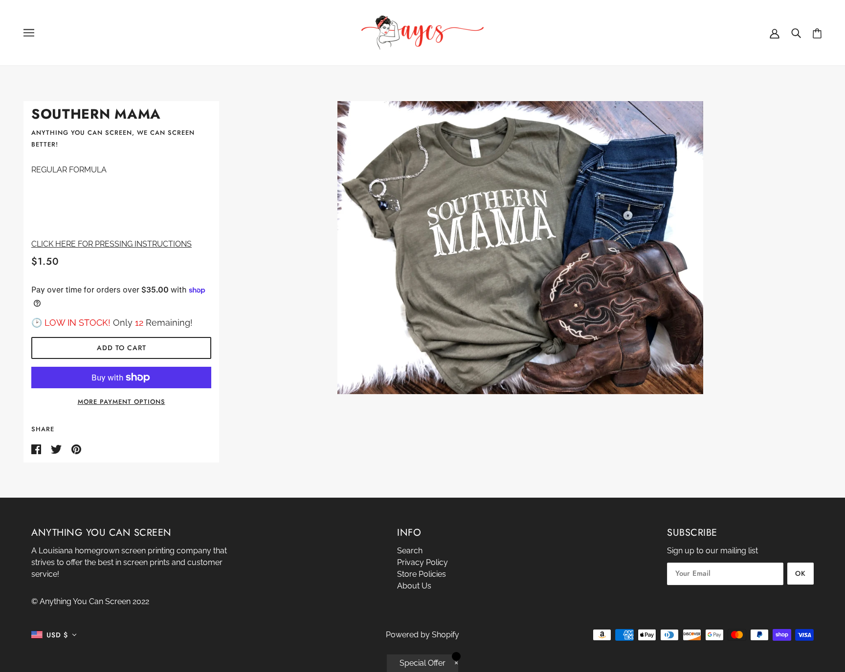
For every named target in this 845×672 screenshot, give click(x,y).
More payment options (121, 401)
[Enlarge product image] (520, 247)
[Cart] (817, 33)
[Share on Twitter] (57, 448)
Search (409, 550)
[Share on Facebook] (37, 448)
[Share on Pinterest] (76, 448)
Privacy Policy (422, 562)
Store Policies (421, 574)
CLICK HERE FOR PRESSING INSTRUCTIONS (111, 244)
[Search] (796, 33)
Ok (800, 573)
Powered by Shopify (422, 634)
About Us (414, 585)
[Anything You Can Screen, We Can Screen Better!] (422, 32)
